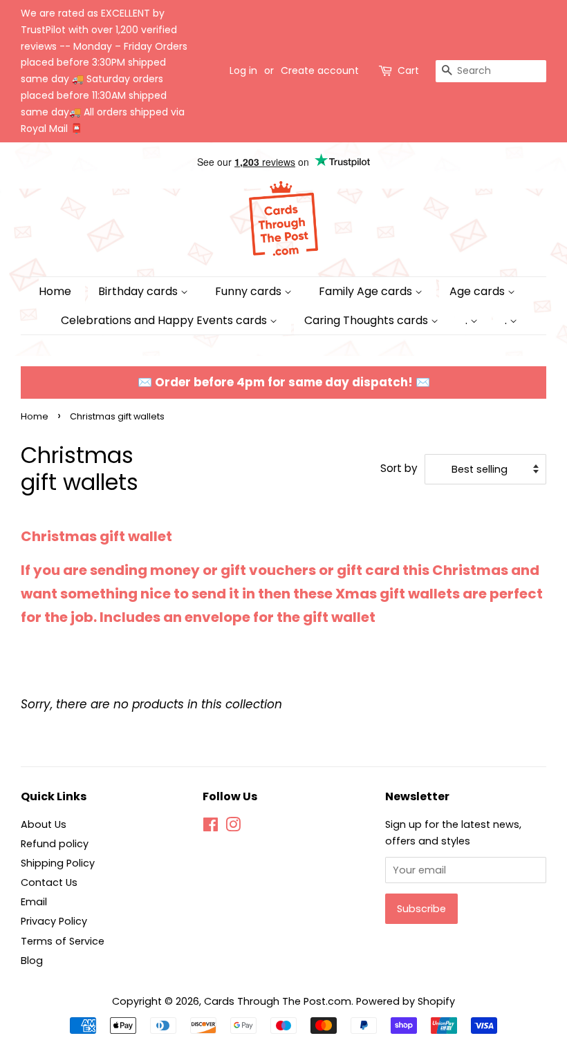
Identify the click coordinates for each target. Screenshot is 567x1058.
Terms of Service (62, 941)
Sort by (399, 468)
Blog (32, 960)
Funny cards (249, 291)
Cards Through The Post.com (277, 1001)
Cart (408, 70)
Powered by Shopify (405, 1001)
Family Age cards (367, 291)
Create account (320, 70)
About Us (43, 824)
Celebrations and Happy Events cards (165, 320)
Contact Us (49, 882)
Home (55, 291)
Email (34, 902)
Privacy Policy (54, 921)
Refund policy (55, 844)
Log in (243, 70)
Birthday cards (139, 291)
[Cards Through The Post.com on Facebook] (211, 827)
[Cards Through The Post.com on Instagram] (233, 827)
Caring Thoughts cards (367, 320)
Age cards (478, 291)
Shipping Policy (58, 863)
